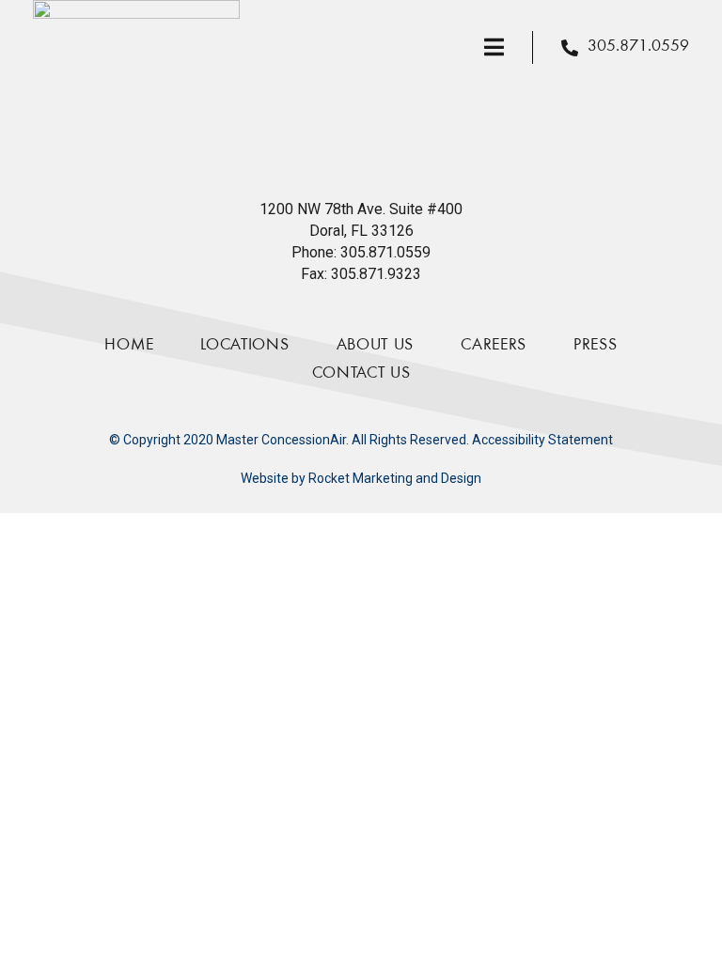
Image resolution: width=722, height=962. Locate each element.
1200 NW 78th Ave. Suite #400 (361, 209)
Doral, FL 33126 (361, 231)
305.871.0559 (385, 252)
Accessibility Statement (542, 439)
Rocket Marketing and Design (394, 478)
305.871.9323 (376, 274)
